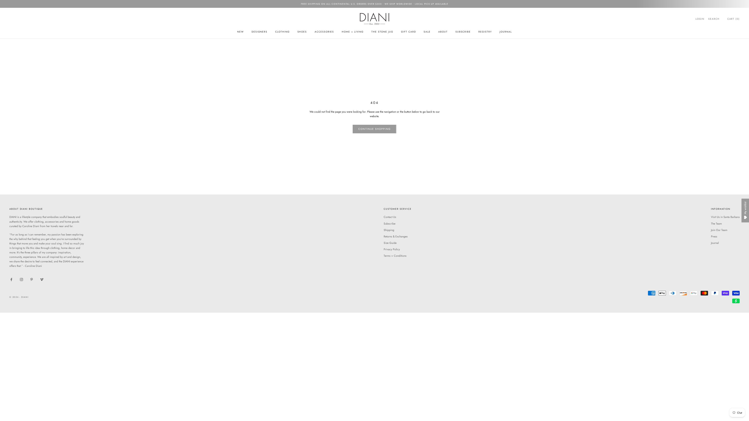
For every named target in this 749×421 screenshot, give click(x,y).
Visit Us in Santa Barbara (725, 217)
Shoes (302, 32)
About (443, 32)
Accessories (324, 32)
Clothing (282, 32)
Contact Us (390, 217)
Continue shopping (374, 129)
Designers (259, 32)
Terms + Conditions (395, 256)
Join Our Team (719, 230)
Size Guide (390, 243)
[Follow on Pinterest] (32, 279)
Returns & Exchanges (396, 236)
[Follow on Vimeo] (42, 279)
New (240, 32)
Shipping (389, 230)
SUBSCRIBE (463, 32)
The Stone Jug (382, 32)
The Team (716, 224)
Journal (506, 32)
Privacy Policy (392, 249)
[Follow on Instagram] (21, 279)
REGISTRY (485, 32)
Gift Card (408, 32)
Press (714, 236)
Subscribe (389, 224)
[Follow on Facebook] (11, 279)
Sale (427, 32)
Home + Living (353, 32)
